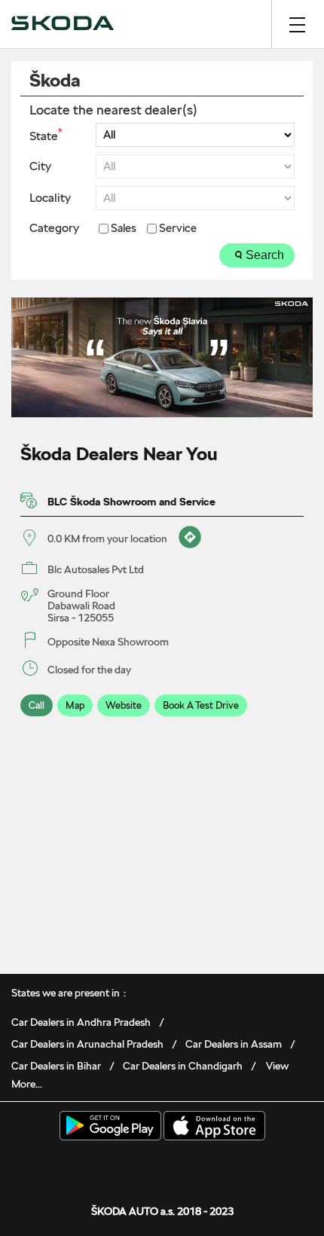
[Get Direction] (188, 539)
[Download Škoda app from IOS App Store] (214, 1127)
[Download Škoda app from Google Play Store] (110, 1127)
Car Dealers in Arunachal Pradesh (87, 1044)
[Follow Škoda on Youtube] (185, 1164)
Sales (123, 228)
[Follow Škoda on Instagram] (162, 1164)
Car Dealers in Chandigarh (183, 1066)
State (45, 135)
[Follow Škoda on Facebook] (115, 1164)
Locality (50, 198)
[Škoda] (62, 24)
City (40, 166)
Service (178, 228)
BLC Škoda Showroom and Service (131, 502)
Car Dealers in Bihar (56, 1066)
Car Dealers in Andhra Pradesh (81, 1022)
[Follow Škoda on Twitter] (138, 1164)
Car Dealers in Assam (233, 1044)
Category (54, 228)
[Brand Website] (208, 1164)
